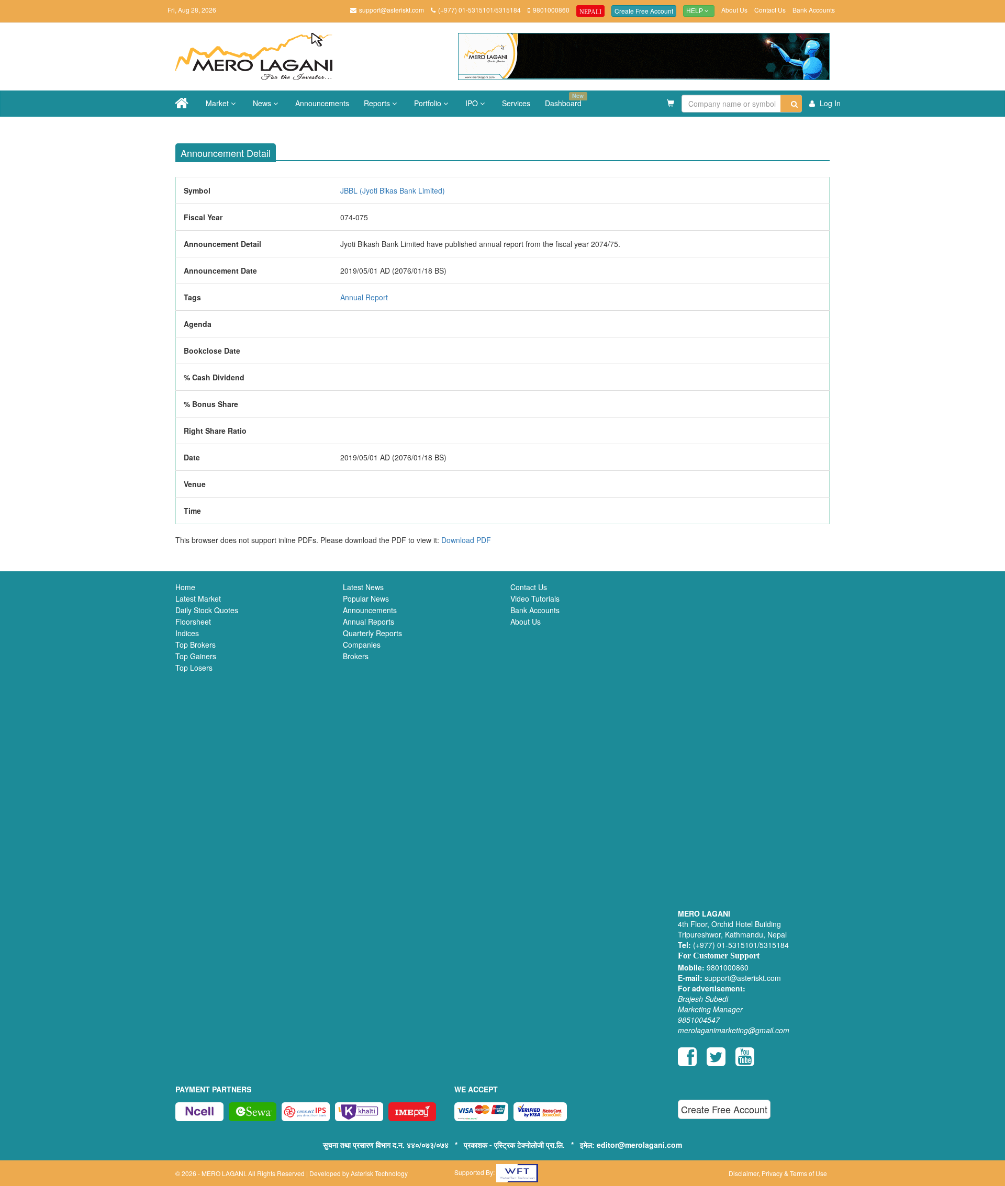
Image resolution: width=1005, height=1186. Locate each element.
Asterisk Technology (379, 1173)
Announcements (322, 103)
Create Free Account (644, 10)
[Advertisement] (754, 747)
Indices (187, 633)
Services (516, 103)
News (263, 103)
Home (185, 587)
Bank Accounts (813, 9)
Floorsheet (193, 621)
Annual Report (364, 297)
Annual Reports (368, 621)
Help (695, 11)
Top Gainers (195, 656)
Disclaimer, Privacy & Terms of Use (778, 1173)
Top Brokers (195, 644)
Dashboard (564, 100)
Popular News (366, 598)
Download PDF (466, 540)
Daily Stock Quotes (206, 610)
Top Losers (194, 667)
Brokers (355, 656)
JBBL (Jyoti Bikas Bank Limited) (392, 190)
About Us (734, 9)
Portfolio (428, 103)
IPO (472, 103)
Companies (362, 644)
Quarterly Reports (372, 633)
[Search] (791, 103)
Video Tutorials (535, 598)
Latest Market (198, 598)
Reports (378, 103)
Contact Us (770, 9)
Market (218, 103)
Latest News (363, 587)
